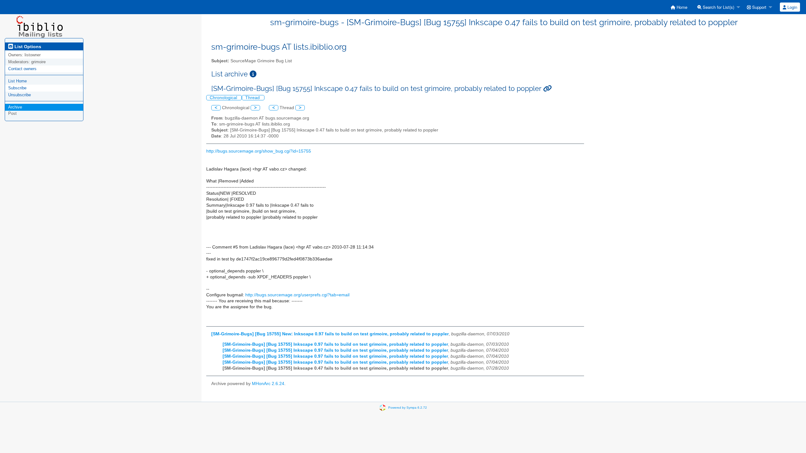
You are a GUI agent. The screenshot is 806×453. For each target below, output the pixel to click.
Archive (15, 107)
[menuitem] (679, 7)
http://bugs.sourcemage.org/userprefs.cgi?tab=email (297, 295)
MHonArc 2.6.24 (268, 383)
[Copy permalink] (547, 88)
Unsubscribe (19, 94)
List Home (17, 81)
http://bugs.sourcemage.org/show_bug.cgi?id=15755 (258, 151)
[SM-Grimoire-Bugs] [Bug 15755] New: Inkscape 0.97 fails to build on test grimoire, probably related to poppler (330, 334)
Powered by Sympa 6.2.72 (407, 407)
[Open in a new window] (253, 74)
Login (791, 7)
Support (758, 7)
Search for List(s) (717, 7)
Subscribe (17, 88)
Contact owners (22, 68)
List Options (27, 46)
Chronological (224, 97)
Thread (253, 97)
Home (681, 7)
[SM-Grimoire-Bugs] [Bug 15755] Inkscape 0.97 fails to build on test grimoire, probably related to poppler (335, 344)
